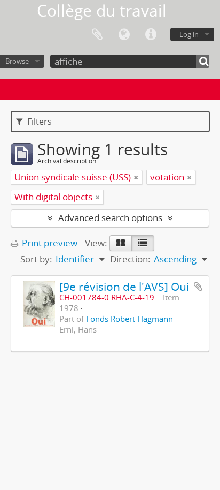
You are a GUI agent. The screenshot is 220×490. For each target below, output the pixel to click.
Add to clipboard (198, 286)
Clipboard (97, 34)
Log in (189, 34)
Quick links (150, 34)
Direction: (130, 259)
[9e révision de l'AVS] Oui (124, 286)
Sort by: (36, 259)
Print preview (48, 243)
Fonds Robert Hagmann (129, 318)
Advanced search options (110, 218)
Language (124, 34)
